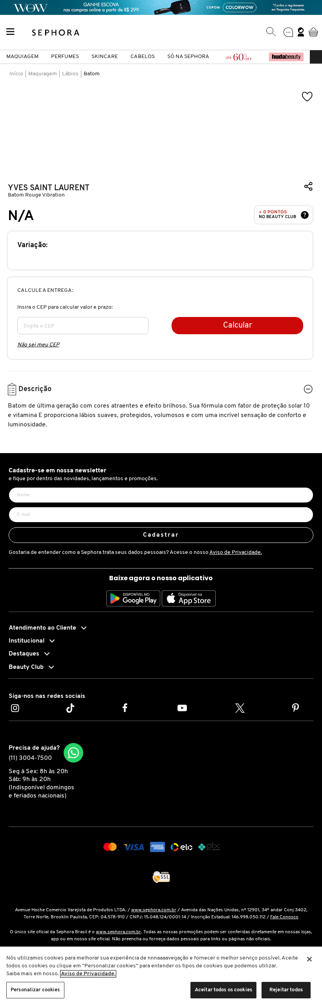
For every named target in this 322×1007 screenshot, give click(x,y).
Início (16, 74)
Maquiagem (22, 57)
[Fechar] (309, 959)
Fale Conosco (284, 917)
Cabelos (142, 57)
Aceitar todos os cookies (223, 989)
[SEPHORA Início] (56, 32)
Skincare (104, 57)
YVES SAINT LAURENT (49, 188)
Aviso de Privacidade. (235, 552)
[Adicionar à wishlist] (307, 97)
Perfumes (65, 57)
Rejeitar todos (286, 989)
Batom (92, 74)
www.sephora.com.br (153, 910)
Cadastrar (161, 535)
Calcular (237, 326)
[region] (161, 977)
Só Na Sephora (188, 57)
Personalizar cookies (35, 989)
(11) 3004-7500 (30, 758)
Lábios (70, 74)
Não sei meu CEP (38, 345)
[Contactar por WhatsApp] (73, 753)
